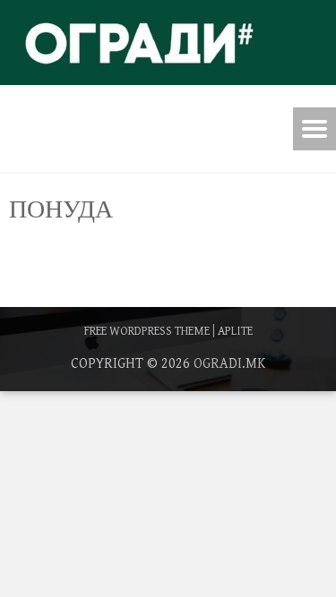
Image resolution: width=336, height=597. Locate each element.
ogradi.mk (229, 363)
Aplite (235, 331)
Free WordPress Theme (147, 331)
